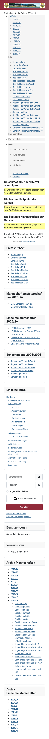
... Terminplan (15, 407)
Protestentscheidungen (17, 441)
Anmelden (24, 507)
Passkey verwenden (27, 498)
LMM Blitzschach (21, 99)
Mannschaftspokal (21, 96)
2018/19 (17, 44)
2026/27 (17, 19)
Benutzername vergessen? (18, 516)
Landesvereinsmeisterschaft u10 (28, 128)
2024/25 (17, 25)
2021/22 (17, 35)
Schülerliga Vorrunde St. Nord (26, 118)
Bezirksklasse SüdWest (23, 84)
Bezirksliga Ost (19, 78)
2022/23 (17, 32)
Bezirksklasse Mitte (21, 87)
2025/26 (17, 22)
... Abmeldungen (16, 425)
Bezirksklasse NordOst (23, 90)
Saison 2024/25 (14, 404)
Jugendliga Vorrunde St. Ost (25, 103)
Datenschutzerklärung (17, 461)
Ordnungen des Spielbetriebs (19, 400)
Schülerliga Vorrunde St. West (26, 121)
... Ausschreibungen (18, 411)
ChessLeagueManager (28, 241)
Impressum (12, 465)
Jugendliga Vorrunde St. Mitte (26, 106)
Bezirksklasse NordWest (24, 81)
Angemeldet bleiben (19, 491)
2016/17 (17, 50)
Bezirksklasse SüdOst (22, 93)
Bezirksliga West (20, 71)
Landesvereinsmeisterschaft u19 (28, 131)
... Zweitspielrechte (17, 418)
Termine (16, 176)
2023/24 (17, 29)
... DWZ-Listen (15, 414)
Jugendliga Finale (21, 112)
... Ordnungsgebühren (19, 429)
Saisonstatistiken (20, 173)
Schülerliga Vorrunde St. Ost (25, 115)
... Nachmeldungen (17, 422)
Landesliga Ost (19, 68)
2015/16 (12, 16)
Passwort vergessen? (16, 513)
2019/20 (17, 41)
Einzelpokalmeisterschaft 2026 (25, 344)
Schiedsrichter (14, 444)
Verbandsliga (19, 62)
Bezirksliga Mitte (20, 74)
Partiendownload (15, 448)
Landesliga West (20, 65)
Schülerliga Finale (21, 124)
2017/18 (17, 47)
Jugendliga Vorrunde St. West (26, 109)
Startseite (10, 397)
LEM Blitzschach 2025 (21, 328)
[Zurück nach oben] (44, 734)
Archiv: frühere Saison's (17, 458)
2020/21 (17, 38)
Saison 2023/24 (14, 433)
